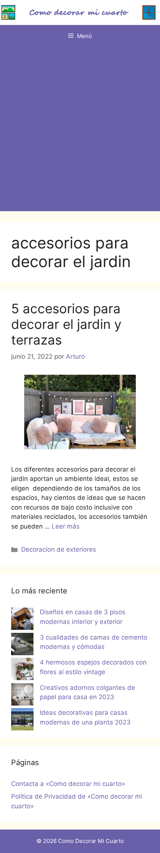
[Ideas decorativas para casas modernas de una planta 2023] (22, 720)
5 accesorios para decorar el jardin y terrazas (66, 324)
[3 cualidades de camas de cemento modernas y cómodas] (22, 645)
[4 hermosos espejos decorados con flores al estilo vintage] (22, 670)
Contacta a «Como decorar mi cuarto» (68, 783)
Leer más (66, 526)
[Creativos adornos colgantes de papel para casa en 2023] (22, 695)
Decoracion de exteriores (58, 549)
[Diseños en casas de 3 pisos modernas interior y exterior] (22, 620)
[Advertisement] (80, 131)
